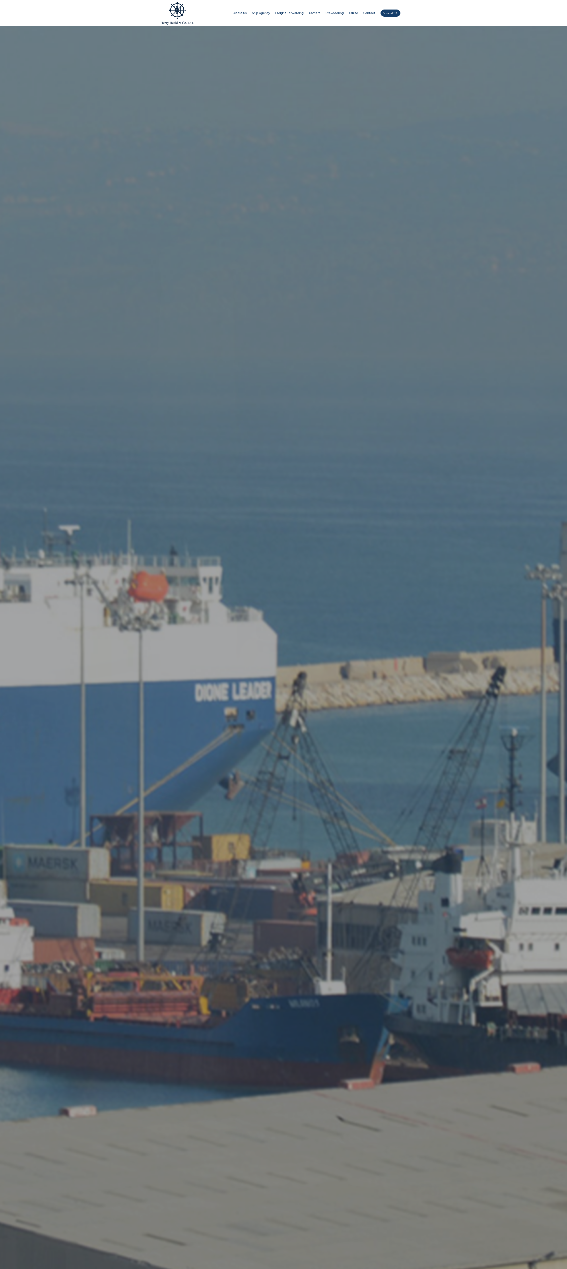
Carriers (314, 13)
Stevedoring (335, 13)
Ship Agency (261, 13)
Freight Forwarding (289, 13)
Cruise (353, 13)
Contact (369, 13)
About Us (240, 13)
